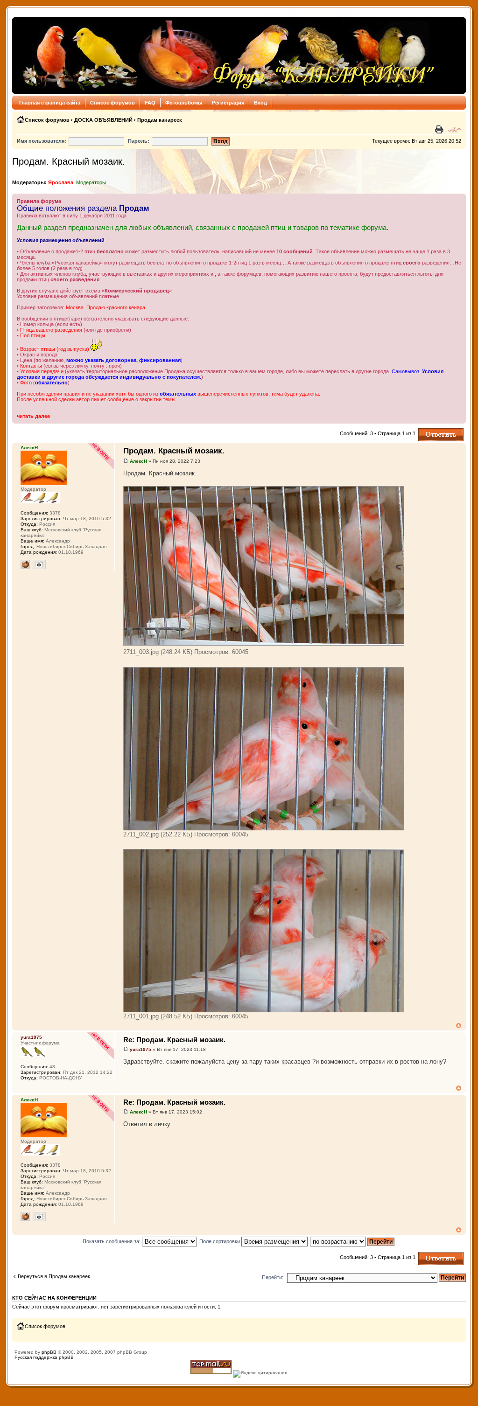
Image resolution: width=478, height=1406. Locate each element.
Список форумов (112, 102)
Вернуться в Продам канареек (54, 1276)
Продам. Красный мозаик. (68, 161)
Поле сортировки (220, 1241)
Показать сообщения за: (112, 1241)
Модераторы (91, 182)
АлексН (138, 461)
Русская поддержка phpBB (44, 1357)
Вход (260, 102)
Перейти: (272, 1277)
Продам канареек (159, 120)
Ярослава (60, 182)
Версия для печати (440, 129)
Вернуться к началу (458, 1025)
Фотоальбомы (183, 102)
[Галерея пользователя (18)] (39, 564)
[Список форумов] (226, 55)
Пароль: (138, 141)
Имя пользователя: (41, 141)
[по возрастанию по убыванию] (352, 1241)
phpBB (49, 1352)
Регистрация (228, 102)
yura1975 (140, 1049)
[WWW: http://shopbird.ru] (25, 564)
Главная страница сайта (49, 102)
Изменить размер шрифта (454, 129)
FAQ (150, 102)
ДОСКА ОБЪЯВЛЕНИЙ (103, 120)
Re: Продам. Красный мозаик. (174, 1040)
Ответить (429, 431)
